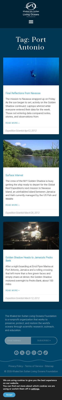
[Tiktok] (45, 353)
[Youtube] (40, 353)
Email (8, 334)
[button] (31, 21)
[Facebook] (16, 353)
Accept (9, 395)
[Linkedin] (28, 353)
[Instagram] (34, 353)
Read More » (13, 123)
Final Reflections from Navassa (23, 93)
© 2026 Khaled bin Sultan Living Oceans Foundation (31, 371)
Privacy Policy (16, 366)
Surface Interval (14, 175)
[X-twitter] (22, 353)
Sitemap (49, 366)
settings (35, 389)
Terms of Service (34, 366)
